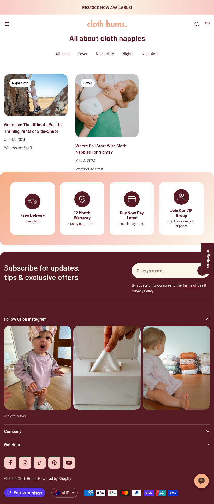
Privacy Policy (142, 291)
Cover (82, 53)
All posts (62, 53)
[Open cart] (207, 24)
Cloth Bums (26, 478)
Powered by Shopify (54, 478)
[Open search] (197, 24)
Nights (127, 53)
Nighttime (150, 53)
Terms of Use (192, 285)
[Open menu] (7, 24)
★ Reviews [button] (208, 258)
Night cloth (105, 53)
